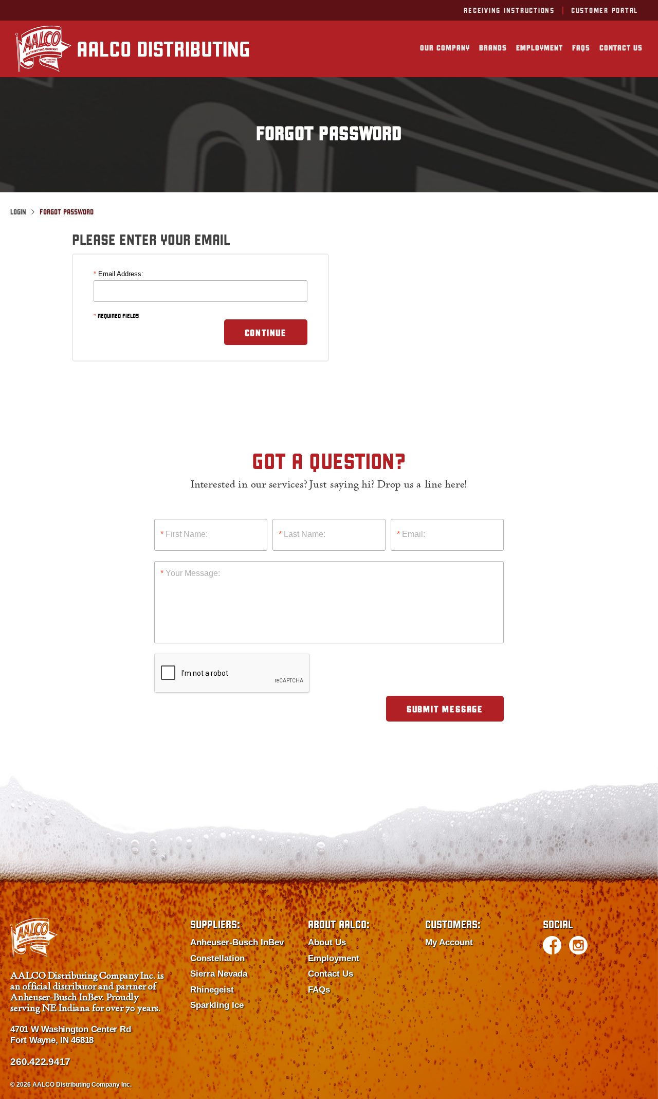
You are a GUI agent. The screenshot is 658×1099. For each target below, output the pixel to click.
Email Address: (118, 274)
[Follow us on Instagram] (578, 945)
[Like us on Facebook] (552, 945)
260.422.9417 (40, 1061)
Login (18, 212)
